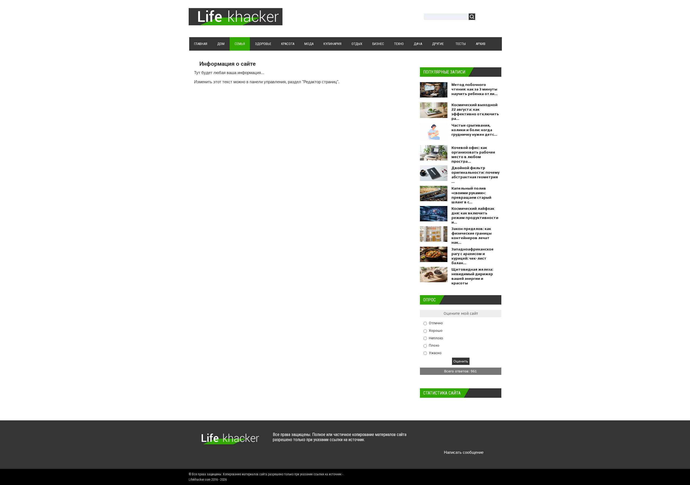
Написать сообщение (464, 452)
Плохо (434, 345)
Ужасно (435, 353)
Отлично (436, 323)
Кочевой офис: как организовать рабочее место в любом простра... (473, 154)
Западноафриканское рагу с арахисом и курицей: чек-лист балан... (472, 256)
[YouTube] (464, 439)
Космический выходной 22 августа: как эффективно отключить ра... (475, 112)
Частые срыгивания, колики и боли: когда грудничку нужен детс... (474, 130)
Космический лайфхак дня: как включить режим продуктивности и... (474, 215)
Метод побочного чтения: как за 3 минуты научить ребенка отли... (474, 89)
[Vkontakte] (433, 439)
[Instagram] (475, 439)
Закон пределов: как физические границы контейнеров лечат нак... (471, 235)
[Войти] (482, 17)
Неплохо (436, 338)
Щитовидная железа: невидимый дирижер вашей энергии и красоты (472, 276)
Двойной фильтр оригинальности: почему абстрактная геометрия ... (475, 175)
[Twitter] (443, 439)
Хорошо (436, 331)
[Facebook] (454, 439)
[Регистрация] (495, 17)
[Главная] (235, 22)
